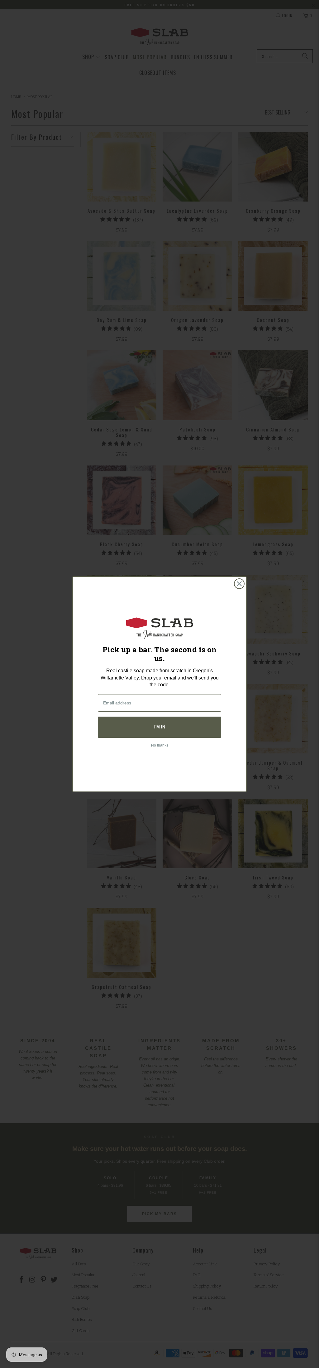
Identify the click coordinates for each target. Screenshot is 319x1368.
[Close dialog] (239, 584)
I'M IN (159, 727)
